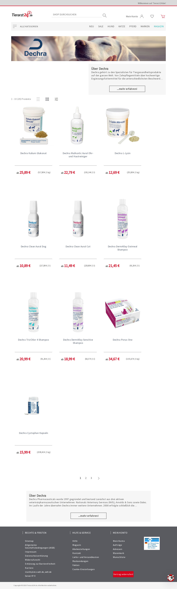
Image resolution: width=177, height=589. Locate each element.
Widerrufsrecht (32, 559)
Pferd (132, 26)
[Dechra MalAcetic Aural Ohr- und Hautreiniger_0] (78, 126)
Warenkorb (118, 553)
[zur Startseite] (22, 14)
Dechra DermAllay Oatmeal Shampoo (122, 248)
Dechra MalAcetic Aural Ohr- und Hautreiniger (78, 155)
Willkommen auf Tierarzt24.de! (152, 3)
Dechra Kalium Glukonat (33, 153)
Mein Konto (119, 541)
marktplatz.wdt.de (34, 571)
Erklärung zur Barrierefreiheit (40, 563)
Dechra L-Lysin (122, 153)
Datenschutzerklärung (36, 555)
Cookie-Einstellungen (83, 569)
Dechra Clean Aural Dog (33, 246)
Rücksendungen (80, 561)
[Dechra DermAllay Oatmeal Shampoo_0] (122, 219)
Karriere (29, 567)
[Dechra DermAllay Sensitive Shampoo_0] (78, 312)
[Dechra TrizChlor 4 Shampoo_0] (33, 312)
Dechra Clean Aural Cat (78, 246)
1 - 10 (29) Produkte (21, 99)
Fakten (75, 565)
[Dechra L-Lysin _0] (122, 126)
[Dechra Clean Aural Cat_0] (78, 219)
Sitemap (29, 541)
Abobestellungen (81, 549)
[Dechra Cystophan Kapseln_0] (33, 405)
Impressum (31, 551)
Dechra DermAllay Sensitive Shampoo (78, 341)
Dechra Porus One (122, 339)
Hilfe (75, 541)
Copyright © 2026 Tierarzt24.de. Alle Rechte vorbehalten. (35, 585)
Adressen (117, 549)
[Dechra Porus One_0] (122, 312)
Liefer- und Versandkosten (85, 557)
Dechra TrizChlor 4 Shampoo (33, 339)
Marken (145, 26)
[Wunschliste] (152, 16)
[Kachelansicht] (48, 99)
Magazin (159, 26)
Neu (91, 26)
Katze (122, 26)
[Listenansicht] (39, 99)
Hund (111, 26)
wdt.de (48, 571)
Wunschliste (119, 557)
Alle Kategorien (29, 26)
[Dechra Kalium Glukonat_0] (33, 126)
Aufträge (117, 545)
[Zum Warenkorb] (163, 16)
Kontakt (76, 553)
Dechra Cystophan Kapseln (33, 433)
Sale (100, 26)
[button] (33, 149)
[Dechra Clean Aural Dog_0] (33, 219)
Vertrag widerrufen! (123, 574)
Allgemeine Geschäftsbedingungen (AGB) (40, 546)
